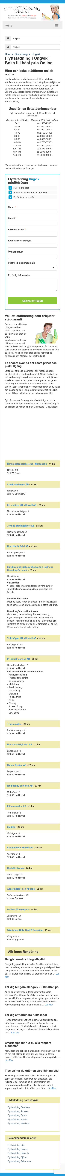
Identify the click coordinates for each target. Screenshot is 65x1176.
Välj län (16, 38)
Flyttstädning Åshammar (19, 1161)
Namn (12, 207)
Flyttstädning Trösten (17, 1111)
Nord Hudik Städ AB (18, 546)
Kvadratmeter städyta (19, 240)
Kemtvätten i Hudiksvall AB (21, 505)
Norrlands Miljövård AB (19, 744)
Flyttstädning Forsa (17, 1115)
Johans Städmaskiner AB (20, 525)
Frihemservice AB (16, 806)
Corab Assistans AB (18, 484)
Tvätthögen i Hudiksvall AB (21, 638)
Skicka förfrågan (32, 300)
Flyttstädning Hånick (17, 1119)
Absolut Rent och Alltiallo (21, 888)
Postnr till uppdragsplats (21, 262)
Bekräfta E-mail (17, 229)
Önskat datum (15, 251)
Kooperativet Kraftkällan (20, 847)
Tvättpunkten (14, 723)
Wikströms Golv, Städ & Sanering (25, 930)
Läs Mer (49, 1004)
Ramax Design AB (16, 765)
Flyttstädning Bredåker (18, 1107)
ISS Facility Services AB (20, 785)
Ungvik (36, 54)
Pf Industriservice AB (18, 658)
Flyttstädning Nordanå (18, 1123)
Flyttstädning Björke (17, 1157)
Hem (8, 54)
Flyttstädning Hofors (17, 1149)
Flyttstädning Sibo (16, 1144)
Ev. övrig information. (19, 275)
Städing (11, 826)
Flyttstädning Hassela (18, 1153)
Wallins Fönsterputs (18, 909)
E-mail (12, 218)
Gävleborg (21, 54)
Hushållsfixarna (15, 868)
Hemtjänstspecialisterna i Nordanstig (27, 463)
